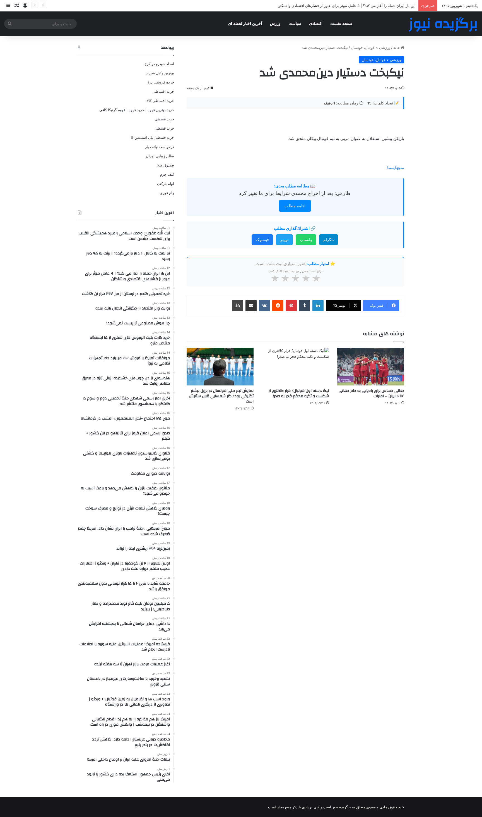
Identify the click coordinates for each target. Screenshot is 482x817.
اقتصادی (315, 24)
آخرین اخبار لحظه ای (245, 24)
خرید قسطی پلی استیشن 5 (152, 137)
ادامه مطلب (295, 205)
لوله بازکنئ (165, 183)
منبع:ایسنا (395, 167)
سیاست (294, 24)
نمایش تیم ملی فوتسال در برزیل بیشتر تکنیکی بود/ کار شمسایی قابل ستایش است (221, 396)
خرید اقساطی (163, 91)
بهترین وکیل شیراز (160, 73)
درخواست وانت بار (159, 146)
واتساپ (306, 239)
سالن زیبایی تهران (160, 156)
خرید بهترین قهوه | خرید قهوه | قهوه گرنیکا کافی (136, 110)
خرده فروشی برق (160, 82)
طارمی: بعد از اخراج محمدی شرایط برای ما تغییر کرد (295, 193)
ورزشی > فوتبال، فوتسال (370, 47)
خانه (397, 47)
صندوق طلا (165, 165)
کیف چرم (167, 174)
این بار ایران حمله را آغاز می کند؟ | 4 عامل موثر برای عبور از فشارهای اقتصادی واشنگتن (347, 5)
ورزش (275, 24)
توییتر (284, 239)
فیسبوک (262, 239)
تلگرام (328, 239)
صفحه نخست (341, 24)
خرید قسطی (164, 119)
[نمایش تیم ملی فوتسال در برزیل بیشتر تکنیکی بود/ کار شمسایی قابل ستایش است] (220, 366)
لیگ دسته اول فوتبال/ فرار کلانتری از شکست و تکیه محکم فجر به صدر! (299, 393)
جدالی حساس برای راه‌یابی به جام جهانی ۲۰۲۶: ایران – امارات (371, 393)
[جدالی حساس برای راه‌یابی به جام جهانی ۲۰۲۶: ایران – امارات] (370, 366)
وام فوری (167, 192)
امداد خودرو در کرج (159, 63)
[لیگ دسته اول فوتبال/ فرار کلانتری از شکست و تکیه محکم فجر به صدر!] (295, 366)
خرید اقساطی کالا (160, 100)
